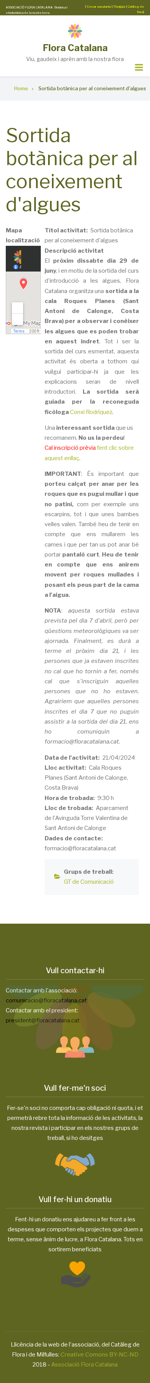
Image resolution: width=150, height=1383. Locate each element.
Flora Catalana (75, 47)
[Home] (75, 31)
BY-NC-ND (99, 1354)
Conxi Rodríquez (91, 412)
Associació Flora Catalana (84, 1364)
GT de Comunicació (89, 881)
